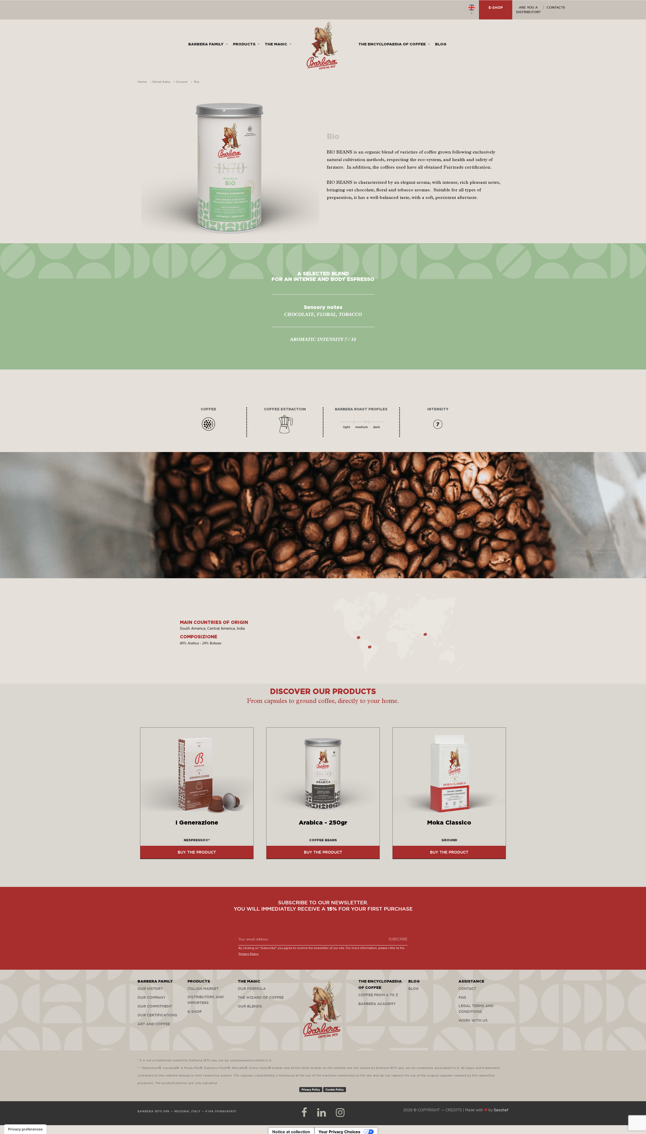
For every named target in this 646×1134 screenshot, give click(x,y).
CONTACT (467, 989)
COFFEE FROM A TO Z (378, 995)
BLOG (413, 989)
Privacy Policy (248, 954)
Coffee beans (323, 840)
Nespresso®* (197, 840)
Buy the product (197, 852)
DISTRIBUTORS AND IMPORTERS (205, 1000)
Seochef (501, 1110)
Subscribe (398, 939)
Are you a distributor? (528, 10)
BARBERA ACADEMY (377, 1004)
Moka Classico (449, 823)
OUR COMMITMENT (155, 1006)
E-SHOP (496, 8)
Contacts (556, 7)
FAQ (462, 997)
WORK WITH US (473, 1020)
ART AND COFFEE (154, 1024)
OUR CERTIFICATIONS (157, 1015)
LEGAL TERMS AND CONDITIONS (476, 1009)
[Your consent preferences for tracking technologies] (25, 1129)
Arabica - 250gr (323, 823)
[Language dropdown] (471, 9)
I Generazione (196, 823)
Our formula (252, 989)
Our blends (250, 1006)
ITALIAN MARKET (203, 989)
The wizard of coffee (261, 997)
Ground (449, 840)
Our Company (152, 997)
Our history (150, 989)
